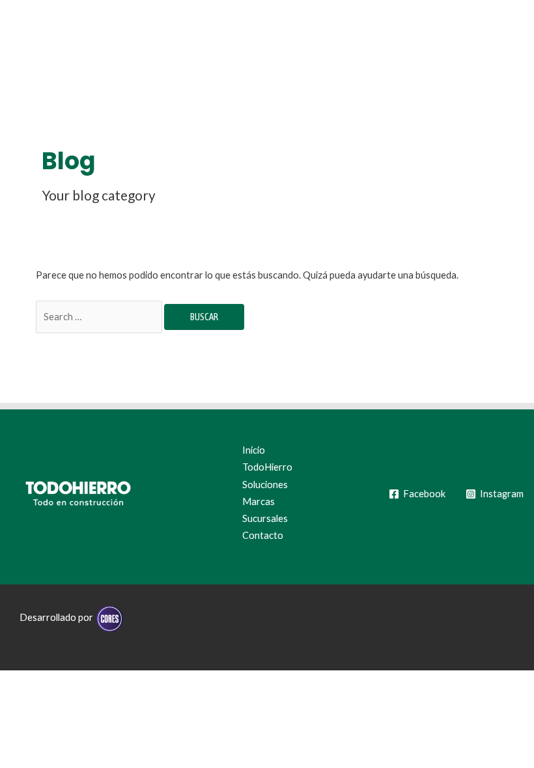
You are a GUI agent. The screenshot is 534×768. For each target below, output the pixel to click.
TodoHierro (267, 467)
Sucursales (265, 518)
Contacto (262, 535)
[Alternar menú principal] (506, 39)
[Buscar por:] (100, 316)
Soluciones (265, 484)
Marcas (258, 501)
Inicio (253, 450)
